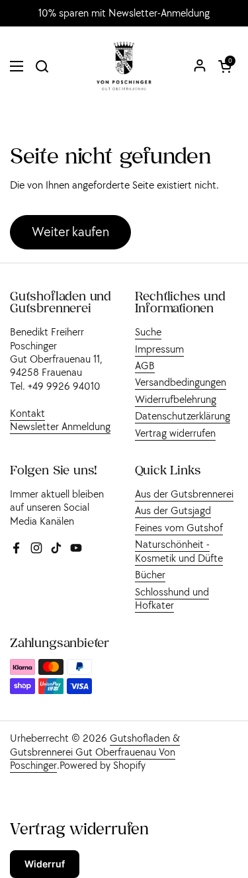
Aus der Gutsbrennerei (184, 493)
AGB (145, 365)
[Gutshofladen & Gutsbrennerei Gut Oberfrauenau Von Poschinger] (124, 66)
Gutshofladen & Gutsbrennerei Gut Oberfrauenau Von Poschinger (95, 751)
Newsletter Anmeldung (60, 426)
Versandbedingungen (180, 381)
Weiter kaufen (70, 231)
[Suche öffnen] (41, 66)
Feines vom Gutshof (179, 527)
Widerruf (44, 863)
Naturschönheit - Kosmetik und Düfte (179, 550)
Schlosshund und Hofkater (172, 598)
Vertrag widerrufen (175, 432)
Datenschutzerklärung (182, 415)
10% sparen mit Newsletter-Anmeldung (124, 13)
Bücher (150, 574)
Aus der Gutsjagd (173, 510)
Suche (148, 331)
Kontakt (27, 412)
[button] (225, 66)
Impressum (159, 348)
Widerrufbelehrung (175, 399)
